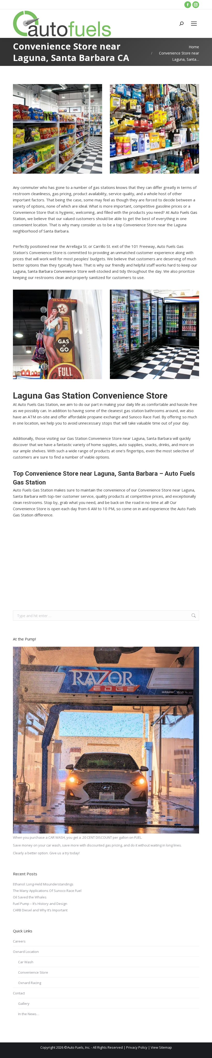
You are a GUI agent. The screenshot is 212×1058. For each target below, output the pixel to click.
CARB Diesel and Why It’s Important (40, 910)
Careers (19, 941)
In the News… (28, 1014)
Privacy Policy (136, 1047)
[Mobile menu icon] (194, 23)
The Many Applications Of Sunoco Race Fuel (47, 890)
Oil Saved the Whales (30, 897)
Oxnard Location (26, 951)
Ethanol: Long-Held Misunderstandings (43, 884)
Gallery (23, 1003)
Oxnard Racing (29, 982)
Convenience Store (33, 972)
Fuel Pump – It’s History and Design (40, 903)
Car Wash (25, 962)
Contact (19, 993)
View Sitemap (161, 1047)
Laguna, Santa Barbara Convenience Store (50, 271)
